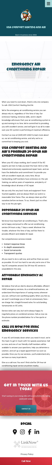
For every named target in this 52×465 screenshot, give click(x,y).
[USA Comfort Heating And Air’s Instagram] (22, 432)
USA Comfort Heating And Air (26, 27)
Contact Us (26, 409)
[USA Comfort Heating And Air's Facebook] (29, 432)
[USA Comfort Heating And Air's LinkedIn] (36, 432)
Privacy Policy (27, 454)
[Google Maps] (15, 432)
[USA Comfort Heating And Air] (26, 15)
